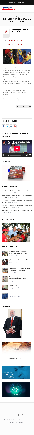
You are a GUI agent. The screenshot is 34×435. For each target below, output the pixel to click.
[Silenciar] (27, 155)
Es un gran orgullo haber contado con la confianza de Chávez (19, 278)
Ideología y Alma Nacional (20, 31)
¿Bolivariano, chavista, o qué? (18, 260)
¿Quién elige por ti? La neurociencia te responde (17, 210)
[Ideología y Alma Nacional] (17, 57)
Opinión (20, 44)
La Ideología (13, 285)
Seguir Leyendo (10, 100)
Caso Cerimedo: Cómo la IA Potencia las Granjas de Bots (17, 192)
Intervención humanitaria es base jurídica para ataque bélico (19, 269)
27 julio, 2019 (6, 44)
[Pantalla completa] (30, 155)
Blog (15, 44)
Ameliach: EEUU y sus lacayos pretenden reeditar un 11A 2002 (18, 252)
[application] (17, 148)
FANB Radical (13, 294)
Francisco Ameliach (14, 40)
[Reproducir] (4, 155)
